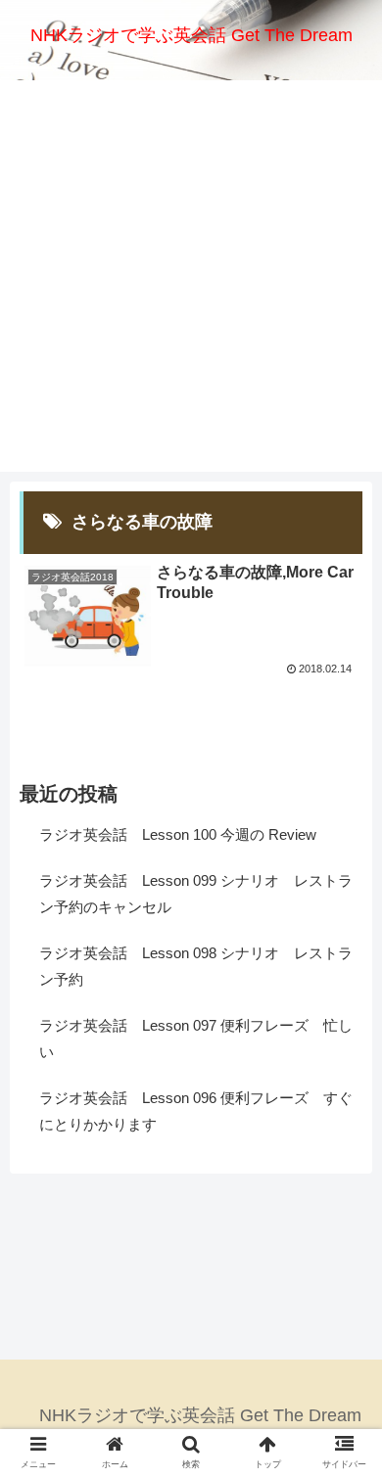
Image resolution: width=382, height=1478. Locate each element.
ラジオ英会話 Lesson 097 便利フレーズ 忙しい (196, 1038)
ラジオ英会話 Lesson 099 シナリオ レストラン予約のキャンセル (196, 893)
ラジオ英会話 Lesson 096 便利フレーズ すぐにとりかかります (196, 1110)
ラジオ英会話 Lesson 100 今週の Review (177, 834)
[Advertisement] (191, 281)
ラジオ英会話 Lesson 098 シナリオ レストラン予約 (196, 966)
